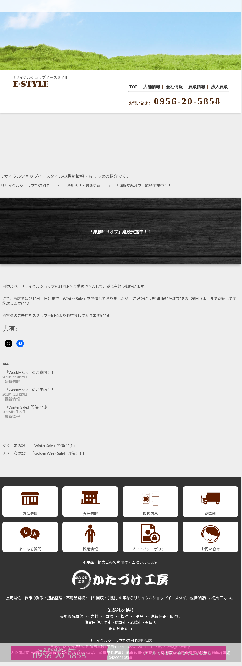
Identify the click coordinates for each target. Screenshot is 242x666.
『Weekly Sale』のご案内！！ (30, 372)
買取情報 (196, 86)
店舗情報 (151, 86)
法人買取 (219, 86)
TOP (133, 86)
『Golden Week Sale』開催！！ (57, 453)
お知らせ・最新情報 (85, 185)
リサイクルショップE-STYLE (27, 185)
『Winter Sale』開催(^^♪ (26, 407)
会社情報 (174, 86)
